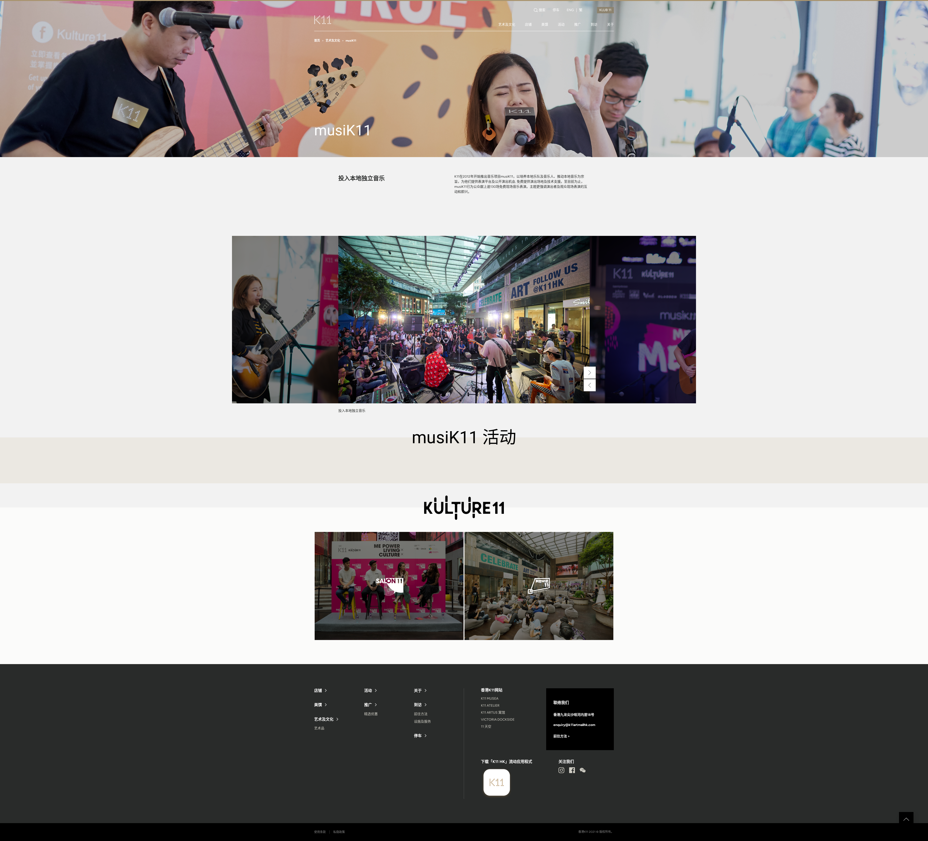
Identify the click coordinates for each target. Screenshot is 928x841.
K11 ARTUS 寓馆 (493, 712)
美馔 (544, 24)
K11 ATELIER (490, 705)
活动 (561, 24)
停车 (556, 10)
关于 (610, 24)
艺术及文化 (506, 24)
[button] (590, 373)
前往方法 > (561, 736)
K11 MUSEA (489, 698)
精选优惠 (371, 714)
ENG (570, 10)
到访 (594, 24)
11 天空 (486, 727)
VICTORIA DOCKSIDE (498, 720)
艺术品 (319, 728)
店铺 (528, 24)
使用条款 (320, 832)
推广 (577, 24)
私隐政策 (339, 832)
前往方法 (421, 714)
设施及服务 (422, 721)
